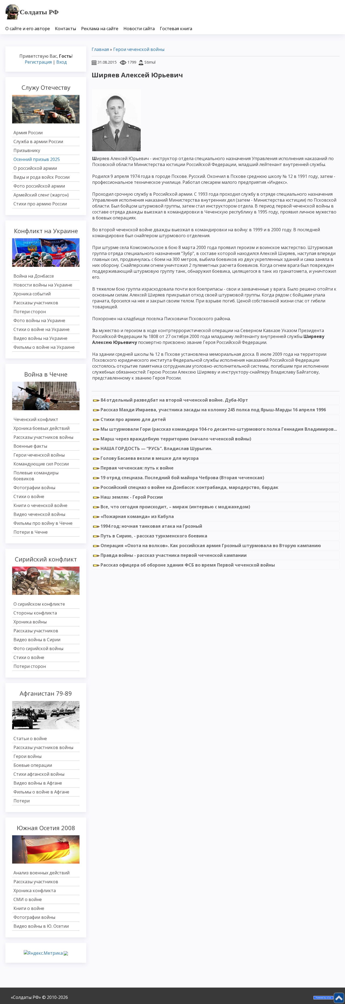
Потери (21, 801)
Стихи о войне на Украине (41, 329)
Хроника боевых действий (41, 428)
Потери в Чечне (30, 532)
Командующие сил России (41, 464)
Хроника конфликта (34, 890)
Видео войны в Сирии (36, 640)
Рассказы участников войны (43, 437)
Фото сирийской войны (38, 648)
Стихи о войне (28, 496)
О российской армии (35, 168)
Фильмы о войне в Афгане (41, 792)
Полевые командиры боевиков (35, 476)
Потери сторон (29, 312)
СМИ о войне (27, 899)
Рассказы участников (35, 303)
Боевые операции (32, 765)
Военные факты (30, 446)
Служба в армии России (38, 141)
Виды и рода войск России (41, 177)
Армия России (28, 133)
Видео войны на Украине (40, 338)
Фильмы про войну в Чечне (43, 523)
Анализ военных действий (41, 873)
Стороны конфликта (35, 613)
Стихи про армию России (40, 204)
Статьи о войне (30, 738)
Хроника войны (30, 622)
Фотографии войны (34, 488)
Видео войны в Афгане (37, 783)
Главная (100, 49)
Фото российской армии (39, 186)
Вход (61, 62)
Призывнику (26, 150)
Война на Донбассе (33, 276)
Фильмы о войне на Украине (44, 347)
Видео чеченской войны (39, 514)
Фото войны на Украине (39, 320)
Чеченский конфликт (35, 419)
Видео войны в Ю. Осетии (41, 926)
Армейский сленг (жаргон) (41, 195)
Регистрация (38, 62)
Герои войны (27, 756)
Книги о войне (28, 908)
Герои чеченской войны (39, 455)
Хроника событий (32, 294)
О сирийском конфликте (39, 604)
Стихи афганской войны (38, 774)
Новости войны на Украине (42, 285)
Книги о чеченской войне (40, 505)
